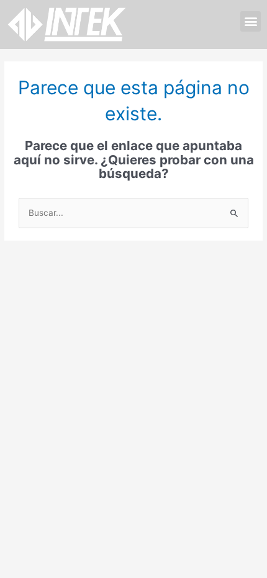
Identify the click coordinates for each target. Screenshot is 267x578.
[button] (250, 21)
